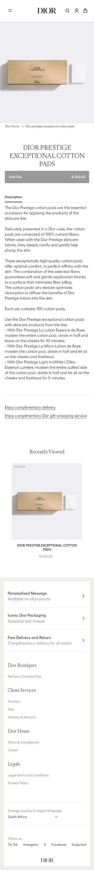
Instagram (31, 845)
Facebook (58, 845)
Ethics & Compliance (23, 742)
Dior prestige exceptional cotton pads (50, 126)
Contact (14, 701)
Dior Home (12, 126)
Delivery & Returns (21, 717)
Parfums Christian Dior (24, 676)
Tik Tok (13, 845)
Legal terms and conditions (28, 775)
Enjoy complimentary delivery (30, 407)
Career (13, 750)
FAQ (11, 709)
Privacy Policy (18, 783)
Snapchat (79, 845)
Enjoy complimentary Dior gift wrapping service (46, 415)
